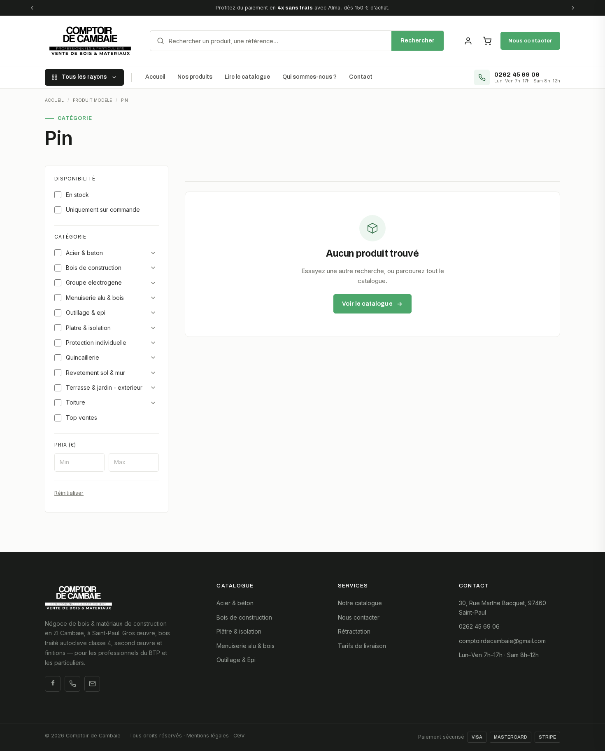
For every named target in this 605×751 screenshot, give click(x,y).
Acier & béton (235, 602)
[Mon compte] (467, 40)
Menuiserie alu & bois (95, 297)
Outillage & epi (85, 312)
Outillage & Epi (236, 659)
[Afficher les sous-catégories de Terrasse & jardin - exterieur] (153, 387)
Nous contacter (530, 40)
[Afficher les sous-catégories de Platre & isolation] (153, 328)
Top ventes (81, 417)
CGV (239, 735)
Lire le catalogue (247, 77)
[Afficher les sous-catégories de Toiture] (153, 403)
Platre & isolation (88, 327)
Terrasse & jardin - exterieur (104, 387)
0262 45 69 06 (479, 626)
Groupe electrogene (94, 282)
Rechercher (417, 40)
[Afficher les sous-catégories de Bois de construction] (153, 268)
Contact (360, 77)
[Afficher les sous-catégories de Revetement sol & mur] (153, 373)
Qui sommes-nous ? (309, 77)
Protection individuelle (96, 342)
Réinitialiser (69, 492)
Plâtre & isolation (238, 631)
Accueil (155, 77)
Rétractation (354, 631)
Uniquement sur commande (103, 209)
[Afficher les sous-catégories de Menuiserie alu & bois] (153, 298)
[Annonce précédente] (32, 7)
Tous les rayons (84, 77)
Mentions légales (207, 735)
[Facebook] (52, 684)
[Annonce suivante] (573, 7)
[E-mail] (92, 684)
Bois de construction (93, 267)
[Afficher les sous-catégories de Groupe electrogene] (153, 283)
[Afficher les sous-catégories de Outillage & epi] (153, 312)
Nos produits (194, 77)
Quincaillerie (82, 357)
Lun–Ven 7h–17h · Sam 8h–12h (499, 654)
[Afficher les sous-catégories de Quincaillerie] (153, 357)
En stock (77, 194)
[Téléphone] (72, 684)
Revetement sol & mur (95, 372)
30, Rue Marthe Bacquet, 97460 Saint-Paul (502, 607)
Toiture (75, 402)
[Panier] (486, 40)
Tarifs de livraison (362, 645)
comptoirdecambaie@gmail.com (502, 640)
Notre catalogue (360, 602)
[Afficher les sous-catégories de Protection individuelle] (153, 343)
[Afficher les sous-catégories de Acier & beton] (153, 253)
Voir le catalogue (367, 303)
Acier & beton (84, 252)
